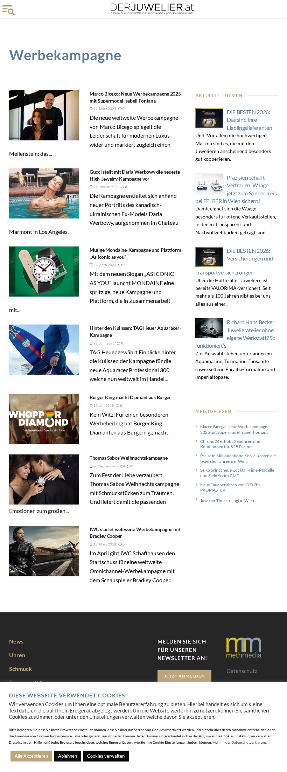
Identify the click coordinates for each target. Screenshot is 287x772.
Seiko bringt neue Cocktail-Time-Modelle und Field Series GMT (237, 472)
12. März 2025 (104, 108)
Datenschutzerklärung (249, 742)
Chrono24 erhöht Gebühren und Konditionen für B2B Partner (230, 444)
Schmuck (20, 668)
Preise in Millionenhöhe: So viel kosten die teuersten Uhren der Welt (238, 458)
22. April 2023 (104, 265)
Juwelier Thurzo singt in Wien (227, 500)
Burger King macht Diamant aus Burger (130, 397)
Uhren (17, 655)
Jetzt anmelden (184, 676)
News (16, 641)
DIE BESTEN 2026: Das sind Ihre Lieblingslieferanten (249, 120)
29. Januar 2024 (106, 187)
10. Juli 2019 (103, 405)
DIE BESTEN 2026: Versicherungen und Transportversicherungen (234, 261)
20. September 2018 (109, 466)
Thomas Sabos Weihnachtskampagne (128, 458)
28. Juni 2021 (104, 343)
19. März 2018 (104, 544)
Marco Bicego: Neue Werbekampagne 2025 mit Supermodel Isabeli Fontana (235, 429)
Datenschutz (241, 670)
